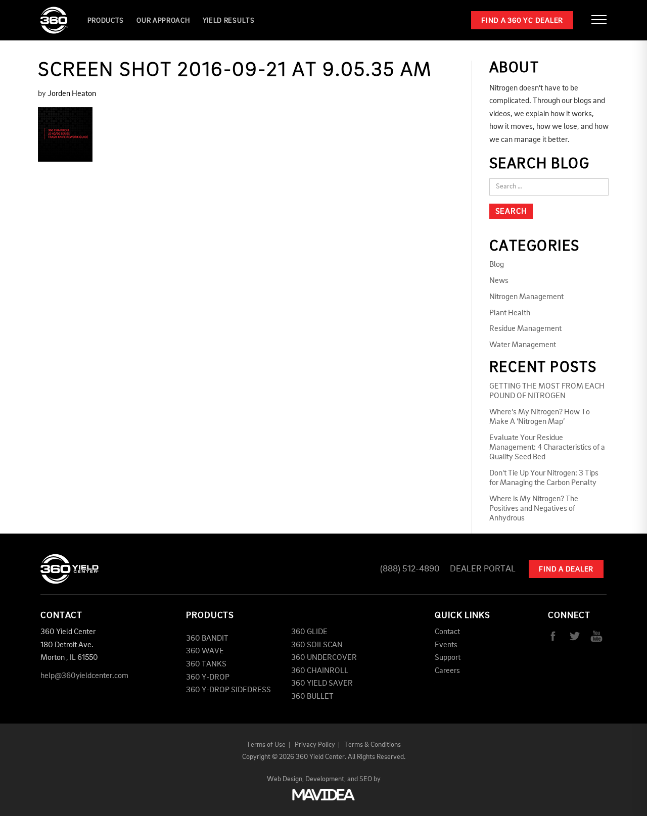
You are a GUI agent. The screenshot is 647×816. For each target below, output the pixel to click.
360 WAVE (205, 651)
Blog (496, 265)
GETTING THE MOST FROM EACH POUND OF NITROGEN (547, 391)
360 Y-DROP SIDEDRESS (228, 690)
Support (447, 658)
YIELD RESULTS (229, 20)
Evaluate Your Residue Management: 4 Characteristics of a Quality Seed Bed (547, 447)
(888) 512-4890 (410, 568)
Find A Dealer (566, 569)
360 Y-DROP (207, 678)
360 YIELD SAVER (322, 684)
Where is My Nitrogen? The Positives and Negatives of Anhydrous (533, 508)
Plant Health (509, 313)
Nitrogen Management (526, 297)
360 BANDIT (207, 639)
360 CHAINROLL (319, 671)
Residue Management (525, 329)
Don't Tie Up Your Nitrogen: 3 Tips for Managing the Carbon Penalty (543, 478)
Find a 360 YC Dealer (522, 21)
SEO (365, 779)
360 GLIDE (309, 632)
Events (446, 645)
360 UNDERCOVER (324, 658)
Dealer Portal (483, 568)
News (499, 281)
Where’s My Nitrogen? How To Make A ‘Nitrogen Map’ (539, 417)
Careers (447, 671)
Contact (447, 632)
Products (105, 20)
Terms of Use (266, 744)
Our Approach (163, 20)
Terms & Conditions (372, 744)
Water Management (522, 345)
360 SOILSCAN (317, 645)
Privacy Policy (315, 744)
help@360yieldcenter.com (84, 676)
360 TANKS (206, 664)
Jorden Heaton (72, 94)
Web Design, (285, 779)
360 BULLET (312, 697)
